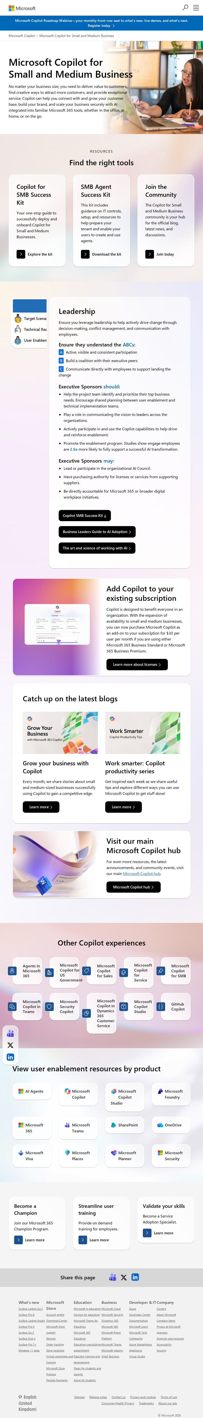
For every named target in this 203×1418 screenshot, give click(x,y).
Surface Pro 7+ (27, 1344)
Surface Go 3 (26, 1332)
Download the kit (106, 254)
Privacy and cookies (143, 1397)
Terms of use (169, 1397)
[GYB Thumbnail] (60, 733)
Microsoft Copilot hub (141, 873)
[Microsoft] (22, 8)
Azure (132, 1309)
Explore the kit (40, 254)
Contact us (119, 1397)
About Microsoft (166, 1315)
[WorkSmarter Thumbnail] (142, 733)
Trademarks (146, 1403)
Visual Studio (137, 1356)
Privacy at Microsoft (168, 1326)
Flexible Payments (57, 1380)
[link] (112, 1277)
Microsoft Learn (138, 1326)
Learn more (35, 1239)
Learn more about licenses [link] (135, 664)
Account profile (55, 1315)
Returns (51, 1338)
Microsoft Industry (112, 1350)
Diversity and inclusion (170, 1338)
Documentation (138, 1320)
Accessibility (164, 1344)
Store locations (55, 1350)
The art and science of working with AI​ (95, 547)
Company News (166, 1320)
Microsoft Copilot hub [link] (131, 886)
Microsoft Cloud (111, 1309)
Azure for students (85, 1380)
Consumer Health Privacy (118, 1403)
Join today (165, 254)
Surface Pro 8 (26, 1315)
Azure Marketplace (140, 1344)
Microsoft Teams (112, 1344)
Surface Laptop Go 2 (31, 1309)
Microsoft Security (112, 1315)
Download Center (56, 1320)
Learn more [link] (39, 806)
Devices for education (87, 1315)
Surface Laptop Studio (32, 1320)
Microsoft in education (87, 1309)
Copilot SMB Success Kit (83, 515)
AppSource (135, 1350)
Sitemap (79, 1397)
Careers (161, 1309)
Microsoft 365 (110, 1326)
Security (161, 1350)
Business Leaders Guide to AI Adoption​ (95, 531)
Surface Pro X (26, 1326)
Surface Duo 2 (27, 1338)
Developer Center (140, 1315)
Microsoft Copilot (22, 35)
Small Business (110, 1356)
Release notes (98, 1397)
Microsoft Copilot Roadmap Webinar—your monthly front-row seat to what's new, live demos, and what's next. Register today (101, 23)
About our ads (167, 1403)
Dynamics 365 (110, 1320)
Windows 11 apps (29, 1350)
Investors (162, 1332)
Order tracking (55, 1344)
